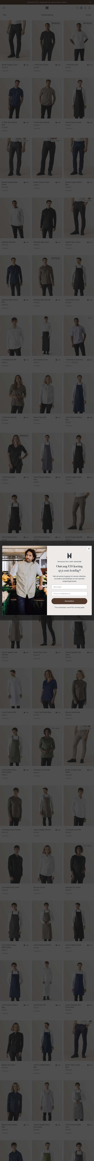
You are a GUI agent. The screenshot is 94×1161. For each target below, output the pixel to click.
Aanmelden (69, 601)
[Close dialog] (89, 549)
